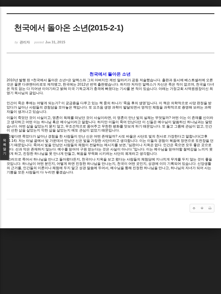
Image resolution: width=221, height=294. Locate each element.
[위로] (194, 208)
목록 (4, 146)
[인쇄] (210, 208)
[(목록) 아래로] (202, 208)
